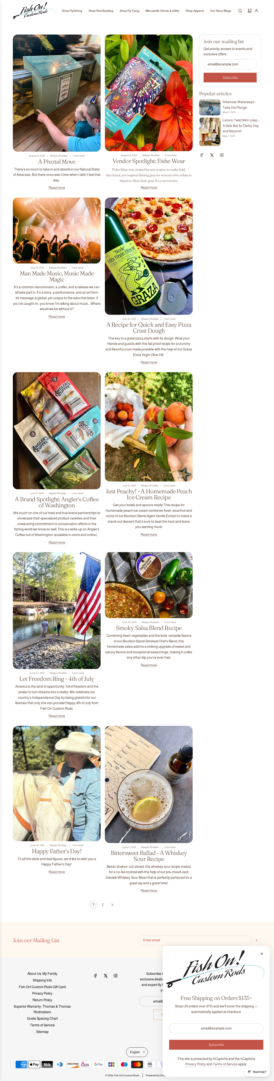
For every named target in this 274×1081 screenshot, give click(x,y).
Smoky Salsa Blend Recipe (149, 627)
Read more (57, 188)
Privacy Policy (195, 1064)
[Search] (240, 10)
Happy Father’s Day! (57, 851)
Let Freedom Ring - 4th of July (56, 678)
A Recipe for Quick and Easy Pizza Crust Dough (148, 327)
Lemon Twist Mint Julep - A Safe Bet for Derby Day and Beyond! (241, 125)
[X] (211, 155)
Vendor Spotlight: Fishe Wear (149, 161)
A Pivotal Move (56, 161)
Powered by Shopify (157, 1075)
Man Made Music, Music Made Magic (57, 276)
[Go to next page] (112, 904)
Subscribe (230, 77)
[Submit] (256, 940)
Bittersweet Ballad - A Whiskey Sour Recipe (149, 855)
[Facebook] (201, 155)
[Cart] (249, 10)
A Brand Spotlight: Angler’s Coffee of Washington (56, 502)
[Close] (262, 954)
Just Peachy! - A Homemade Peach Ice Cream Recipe (149, 494)
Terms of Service (225, 1064)
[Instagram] (221, 155)
